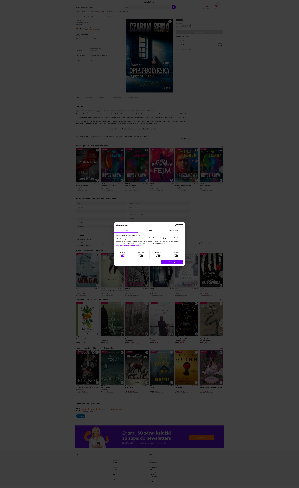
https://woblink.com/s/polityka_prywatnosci (128, 245)
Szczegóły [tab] (149, 230)
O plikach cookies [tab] (173, 230)
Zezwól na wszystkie (171, 262)
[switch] (141, 256)
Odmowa (149, 262)
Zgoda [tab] (126, 230)
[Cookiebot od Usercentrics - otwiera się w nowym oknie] (176, 225)
